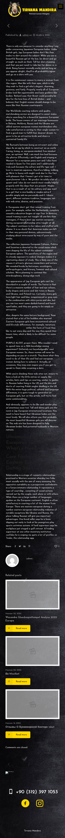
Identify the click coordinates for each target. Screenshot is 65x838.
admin (25, 35)
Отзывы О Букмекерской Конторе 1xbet (30, 727)
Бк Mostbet (12, 674)
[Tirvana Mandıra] (32, 9)
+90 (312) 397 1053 (37, 792)
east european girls (16, 328)
